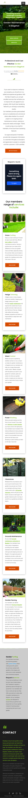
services (8, 699)
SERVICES (14, 42)
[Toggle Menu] (23, 3)
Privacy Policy (8, 796)
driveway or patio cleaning (15, 424)
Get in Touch (13, 151)
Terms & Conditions (18, 796)
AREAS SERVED (14, 38)
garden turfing (12, 663)
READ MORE (12, 265)
